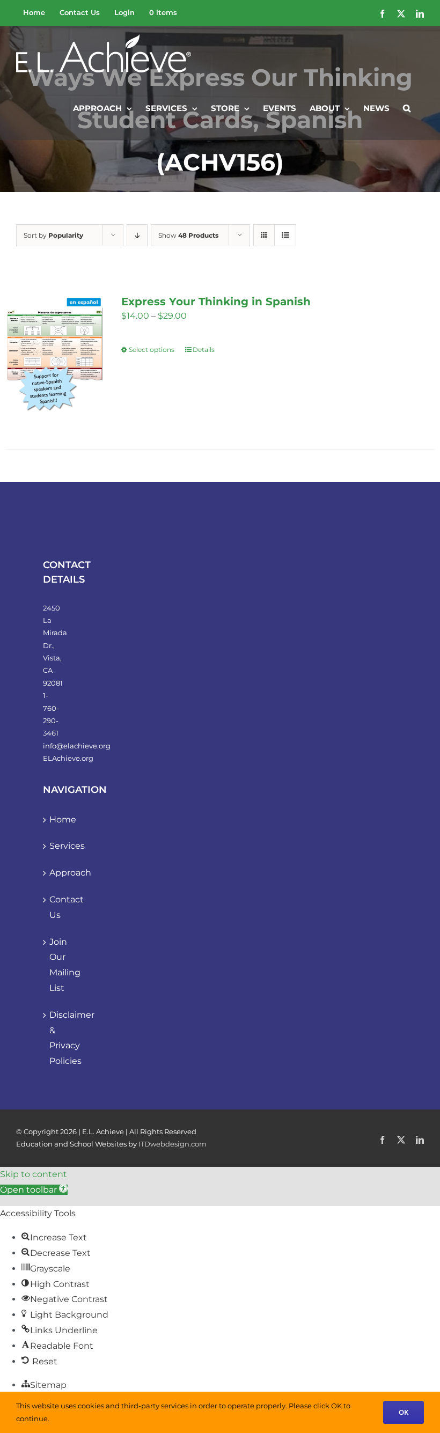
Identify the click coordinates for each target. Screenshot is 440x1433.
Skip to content (33, 1174)
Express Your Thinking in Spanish (216, 301)
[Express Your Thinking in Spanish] (54, 358)
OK (403, 1412)
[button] (406, 107)
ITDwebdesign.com (172, 1144)
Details (204, 350)
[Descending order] (137, 235)
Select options (151, 350)
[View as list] (285, 235)
